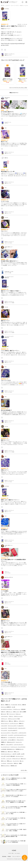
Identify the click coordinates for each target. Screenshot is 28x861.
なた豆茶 (18, 753)
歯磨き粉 (24, 704)
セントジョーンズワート (6, 732)
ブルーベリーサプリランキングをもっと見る (18, 87)
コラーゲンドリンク (19, 756)
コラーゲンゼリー (4, 716)
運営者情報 (4, 856)
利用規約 (9, 856)
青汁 (8, 714)
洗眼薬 (20, 763)
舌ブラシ (20, 704)
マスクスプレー (10, 763)
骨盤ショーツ (16, 751)
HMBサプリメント (4, 721)
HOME (14, 850)
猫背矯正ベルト (4, 751)
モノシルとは (17, 853)
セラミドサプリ (4, 739)
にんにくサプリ (4, 728)
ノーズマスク (3, 763)
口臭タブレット (9, 711)
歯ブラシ (3, 704)
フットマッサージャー (5, 746)
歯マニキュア (3, 714)
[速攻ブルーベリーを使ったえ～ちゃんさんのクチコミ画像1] (6, 16)
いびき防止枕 (3, 749)
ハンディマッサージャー (18, 744)
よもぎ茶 (22, 753)
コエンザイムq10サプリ (12, 730)
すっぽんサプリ (20, 725)
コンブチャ (3, 758)
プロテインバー (4, 718)
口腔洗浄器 (23, 709)
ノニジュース (8, 758)
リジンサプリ (10, 735)
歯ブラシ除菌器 (23, 711)
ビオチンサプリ (4, 735)
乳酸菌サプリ (3, 742)
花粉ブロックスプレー (5, 765)
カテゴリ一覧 (10, 853)
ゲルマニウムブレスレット (6, 753)
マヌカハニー (18, 714)
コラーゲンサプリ (20, 737)
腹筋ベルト (11, 721)
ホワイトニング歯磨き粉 (6, 707)
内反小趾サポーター (11, 749)
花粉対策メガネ (14, 765)
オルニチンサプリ (21, 728)
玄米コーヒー (23, 758)
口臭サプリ (3, 711)
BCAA (18, 718)
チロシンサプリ (14, 732)
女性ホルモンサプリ (11, 742)
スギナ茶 (8, 756)
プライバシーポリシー (16, 856)
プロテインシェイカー (18, 716)
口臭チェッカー (16, 711)
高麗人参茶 (12, 756)
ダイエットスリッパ (5, 723)
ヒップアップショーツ (14, 723)
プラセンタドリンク (16, 758)
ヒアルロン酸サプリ (12, 739)
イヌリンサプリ (4, 725)
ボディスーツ (21, 721)
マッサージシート (14, 746)
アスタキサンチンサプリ (13, 728)
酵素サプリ (21, 723)
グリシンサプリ (4, 730)
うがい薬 (13, 707)
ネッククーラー (16, 760)
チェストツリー (19, 742)
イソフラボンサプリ (12, 737)
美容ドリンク (3, 760)
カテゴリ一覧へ (24, 770)
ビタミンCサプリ (9, 744)
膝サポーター (10, 751)
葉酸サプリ (3, 744)
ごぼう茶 (14, 753)
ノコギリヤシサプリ (22, 732)
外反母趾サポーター (20, 749)
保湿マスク (16, 763)
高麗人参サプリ (4, 737)
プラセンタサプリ (20, 739)
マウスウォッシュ (16, 709)
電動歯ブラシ (8, 704)
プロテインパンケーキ (12, 718)
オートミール (12, 714)
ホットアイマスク (21, 746)
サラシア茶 (3, 756)
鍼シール (21, 760)
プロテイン (11, 716)
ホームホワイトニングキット (7, 709)
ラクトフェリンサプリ (12, 725)
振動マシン (16, 721)
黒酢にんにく (9, 760)
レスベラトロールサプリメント (20, 735)
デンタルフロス (14, 704)
